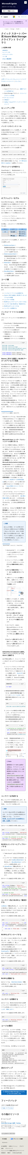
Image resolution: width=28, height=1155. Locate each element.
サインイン (24, 17)
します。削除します (6, 1009)
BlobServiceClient (9, 245)
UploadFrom (8, 866)
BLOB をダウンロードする (11, 306)
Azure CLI (19, 673)
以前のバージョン (13, 1146)
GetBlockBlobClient (17, 860)
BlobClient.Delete (17, 982)
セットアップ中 (6, 52)
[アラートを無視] (25, 2)
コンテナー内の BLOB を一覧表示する (14, 304)
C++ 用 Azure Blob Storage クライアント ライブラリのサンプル (14, 1092)
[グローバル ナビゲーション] (1, 16)
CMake (6, 100)
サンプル (17, 81)
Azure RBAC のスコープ (13, 486)
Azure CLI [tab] (12, 545)
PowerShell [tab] (19, 545)
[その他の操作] (25, 29)
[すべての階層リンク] (2, 29)
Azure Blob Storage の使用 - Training (11, 1123)
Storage (12, 29)
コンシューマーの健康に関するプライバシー (12, 1150)
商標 (8, 1153)
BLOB (17, 29)
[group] (14, 141)
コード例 (4, 56)
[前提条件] (5, 50)
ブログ (21, 1146)
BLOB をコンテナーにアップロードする (15, 302)
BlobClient (7, 262)
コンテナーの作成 (9, 299)
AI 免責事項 (4, 1146)
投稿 (2, 1148)
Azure (6, 29)
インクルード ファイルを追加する (13, 293)
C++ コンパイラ (8, 97)
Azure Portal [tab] (6, 545)
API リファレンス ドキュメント (11, 79)
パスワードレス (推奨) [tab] (7, 413)
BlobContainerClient (10, 254)
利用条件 (3, 1153)
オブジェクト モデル (7, 54)
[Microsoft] (14, 17)
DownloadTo (5, 951)
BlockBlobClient (8, 271)
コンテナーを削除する (10, 308)
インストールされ (15, 695)
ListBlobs (4, 906)
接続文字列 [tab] (16, 413)
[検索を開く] (19, 16)
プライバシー (8, 1148)
